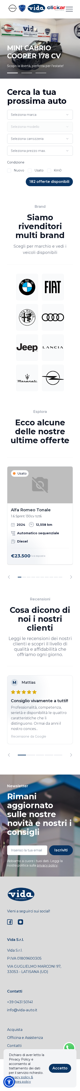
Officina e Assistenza (25, 1038)
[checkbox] (9, 171)
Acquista (14, 1030)
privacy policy (47, 865)
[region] (40, 522)
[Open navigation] (69, 9)
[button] (9, 1082)
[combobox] (40, 115)
